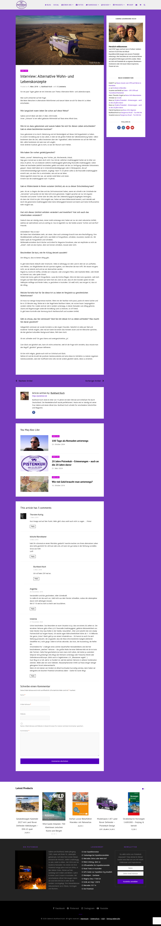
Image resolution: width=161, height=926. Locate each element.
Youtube (103, 908)
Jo (109, 88)
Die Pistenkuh (89, 889)
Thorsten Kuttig (36, 515)
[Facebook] (33, 412)
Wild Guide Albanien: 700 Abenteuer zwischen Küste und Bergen (54, 827)
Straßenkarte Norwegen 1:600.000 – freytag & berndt (134, 822)
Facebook (60, 908)
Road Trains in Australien (93, 869)
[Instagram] (123, 127)
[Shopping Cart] (140, 5)
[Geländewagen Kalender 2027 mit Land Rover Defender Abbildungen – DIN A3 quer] (27, 803)
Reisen (106, 5)
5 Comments (61, 87)
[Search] (144, 5)
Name (22, 695)
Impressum (85, 919)
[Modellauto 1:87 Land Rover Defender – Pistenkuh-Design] (107, 803)
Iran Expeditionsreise (91, 852)
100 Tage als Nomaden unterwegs (70, 440)
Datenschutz (94, 919)
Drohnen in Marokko (119, 88)
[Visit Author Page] (24, 396)
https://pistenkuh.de (39, 396)
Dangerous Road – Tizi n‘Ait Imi (131, 112)
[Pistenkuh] (21, 5)
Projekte (119, 5)
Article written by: (48, 392)
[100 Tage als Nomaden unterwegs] (34, 443)
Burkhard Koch (46, 87)
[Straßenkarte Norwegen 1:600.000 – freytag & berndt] (133, 803)
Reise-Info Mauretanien (133, 95)
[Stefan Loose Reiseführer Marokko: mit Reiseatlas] (80, 803)
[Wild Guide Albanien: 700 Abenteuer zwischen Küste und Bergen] (53, 806)
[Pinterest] (128, 127)
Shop (131, 5)
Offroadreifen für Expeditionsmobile (96, 865)
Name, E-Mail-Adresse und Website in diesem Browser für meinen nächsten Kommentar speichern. (51, 726)
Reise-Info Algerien (129, 110)
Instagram (89, 908)
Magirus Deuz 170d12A (92, 879)
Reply (33, 526)
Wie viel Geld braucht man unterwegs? (72, 481)
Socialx (119, 98)
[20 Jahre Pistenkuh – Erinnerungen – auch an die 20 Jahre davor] (34, 463)
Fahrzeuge (93, 5)
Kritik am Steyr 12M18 (92, 882)
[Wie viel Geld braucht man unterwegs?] (34, 484)
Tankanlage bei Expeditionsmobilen (96, 855)
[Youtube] (132, 127)
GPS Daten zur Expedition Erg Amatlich (98, 872)
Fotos (80, 5)
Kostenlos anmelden (130, 882)
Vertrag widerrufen (113, 919)
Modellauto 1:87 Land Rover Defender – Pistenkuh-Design (107, 822)
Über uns (68, 5)
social (56, 5)
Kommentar (24, 731)
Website (22, 714)
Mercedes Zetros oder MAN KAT (95, 858)
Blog (49, 5)
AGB (103, 919)
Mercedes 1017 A (90, 885)
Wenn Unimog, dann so (92, 862)
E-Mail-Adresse (25, 704)
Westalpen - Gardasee (91, 875)
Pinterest (74, 908)
